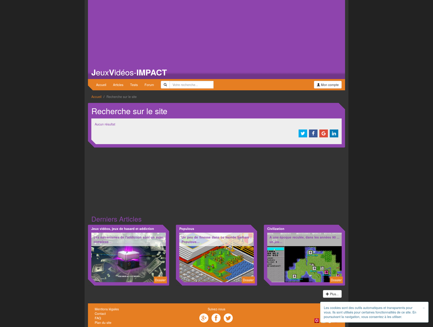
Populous (186, 228)
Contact (100, 313)
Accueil (101, 84)
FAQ (98, 318)
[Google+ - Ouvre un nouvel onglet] (203, 317)
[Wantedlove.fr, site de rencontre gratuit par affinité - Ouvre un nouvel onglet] (316, 320)
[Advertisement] (216, 31)
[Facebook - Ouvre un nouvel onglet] (216, 317)
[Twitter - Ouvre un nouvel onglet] (228, 317)
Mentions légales (107, 309)
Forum (149, 84)
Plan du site (103, 322)
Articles (118, 84)
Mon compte (329, 84)
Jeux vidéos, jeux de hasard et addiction (122, 228)
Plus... (334, 294)
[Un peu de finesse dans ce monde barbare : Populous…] (216, 257)
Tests (134, 84)
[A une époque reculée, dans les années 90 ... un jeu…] (304, 257)
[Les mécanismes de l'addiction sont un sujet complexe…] (128, 257)
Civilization (275, 228)
